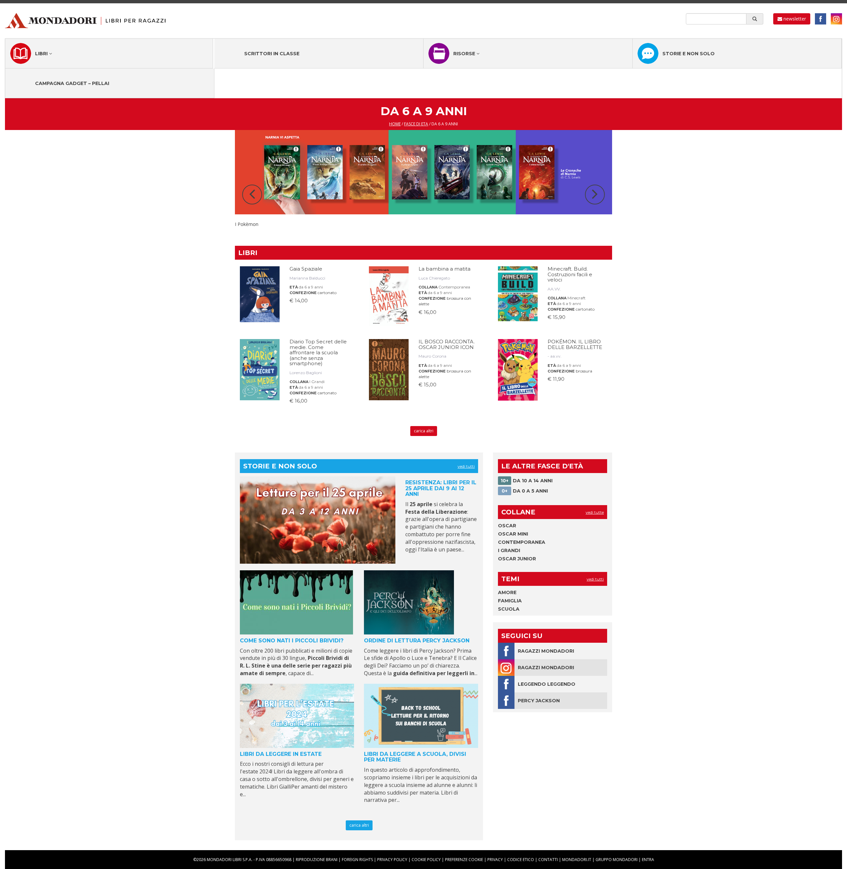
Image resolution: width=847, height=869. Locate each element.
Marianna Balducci (307, 278)
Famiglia (510, 601)
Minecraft (576, 297)
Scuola (508, 609)
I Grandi (317, 381)
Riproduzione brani (316, 859)
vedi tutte (595, 512)
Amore (507, 592)
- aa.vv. (554, 356)
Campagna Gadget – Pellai (72, 83)
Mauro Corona (432, 356)
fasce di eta (416, 124)
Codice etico (520, 859)
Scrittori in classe (271, 54)
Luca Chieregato (434, 278)
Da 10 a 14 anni (527, 481)
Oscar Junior (517, 559)
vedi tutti (466, 466)
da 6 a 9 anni (311, 286)
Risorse (464, 54)
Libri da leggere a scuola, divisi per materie (415, 757)
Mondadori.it (576, 859)
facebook (820, 18)
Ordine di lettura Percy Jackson (416, 640)
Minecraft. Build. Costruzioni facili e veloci (570, 274)
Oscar (507, 526)
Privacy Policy (392, 859)
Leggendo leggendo (546, 684)
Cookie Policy (426, 859)
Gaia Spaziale (306, 269)
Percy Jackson (539, 701)
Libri (42, 54)
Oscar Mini (513, 534)
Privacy (495, 859)
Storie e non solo (688, 54)
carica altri (423, 431)
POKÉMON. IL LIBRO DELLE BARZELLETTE (575, 344)
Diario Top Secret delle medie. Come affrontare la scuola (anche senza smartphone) (318, 352)
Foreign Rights (357, 859)
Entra (648, 859)
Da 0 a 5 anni (525, 491)
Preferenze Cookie (464, 859)
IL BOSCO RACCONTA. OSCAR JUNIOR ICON (447, 344)
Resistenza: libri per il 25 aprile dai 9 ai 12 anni (440, 488)
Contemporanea (454, 286)
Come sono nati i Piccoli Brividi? (291, 640)
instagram (836, 18)
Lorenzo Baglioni (306, 372)
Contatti (548, 859)
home (395, 124)
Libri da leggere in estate (281, 754)
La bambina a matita (444, 269)
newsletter (794, 19)
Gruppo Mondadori (617, 859)
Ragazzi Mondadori (546, 651)
